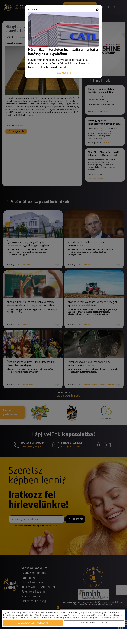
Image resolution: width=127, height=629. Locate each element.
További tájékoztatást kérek (94, 623)
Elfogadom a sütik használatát (33, 623)
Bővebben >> (63, 73)
